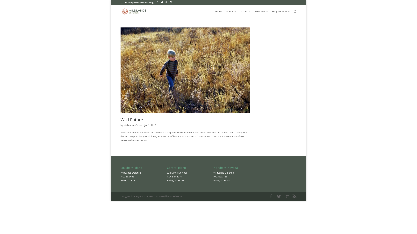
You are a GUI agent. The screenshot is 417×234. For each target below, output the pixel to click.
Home (218, 11)
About (229, 11)
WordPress (175, 196)
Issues (244, 11)
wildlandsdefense (133, 125)
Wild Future (132, 120)
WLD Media (261, 11)
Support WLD (279, 11)
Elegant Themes (144, 196)
